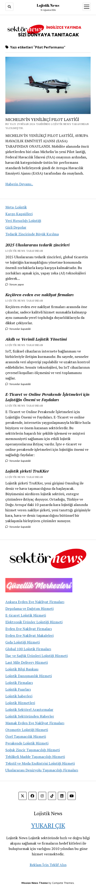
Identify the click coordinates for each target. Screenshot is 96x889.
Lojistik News (48, 5)
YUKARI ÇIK (48, 825)
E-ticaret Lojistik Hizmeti (25, 615)
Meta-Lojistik (16, 207)
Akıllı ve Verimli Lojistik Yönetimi (36, 339)
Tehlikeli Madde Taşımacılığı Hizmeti (35, 756)
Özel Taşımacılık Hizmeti (25, 736)
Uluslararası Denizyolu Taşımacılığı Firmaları (41, 770)
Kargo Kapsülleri (19, 213)
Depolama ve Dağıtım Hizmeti (29, 608)
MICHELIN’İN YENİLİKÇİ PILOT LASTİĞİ (42, 119)
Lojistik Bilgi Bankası (21, 669)
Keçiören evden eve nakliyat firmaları (39, 294)
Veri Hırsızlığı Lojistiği (23, 220)
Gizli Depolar (15, 227)
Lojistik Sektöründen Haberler (29, 716)
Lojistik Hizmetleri (20, 702)
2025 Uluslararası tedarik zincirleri (37, 244)
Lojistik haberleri (18, 696)
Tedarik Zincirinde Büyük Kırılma (32, 234)
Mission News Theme (34, 883)
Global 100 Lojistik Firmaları (28, 648)
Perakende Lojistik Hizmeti (26, 743)
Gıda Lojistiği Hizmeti (22, 642)
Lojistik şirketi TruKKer (27, 471)
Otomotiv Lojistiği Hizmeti (26, 729)
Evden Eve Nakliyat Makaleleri (29, 635)
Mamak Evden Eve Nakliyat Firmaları (34, 722)
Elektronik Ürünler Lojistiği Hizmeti (34, 622)
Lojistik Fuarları (18, 689)
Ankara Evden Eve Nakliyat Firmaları (34, 601)
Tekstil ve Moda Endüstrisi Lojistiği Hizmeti (40, 763)
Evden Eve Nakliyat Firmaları (28, 628)
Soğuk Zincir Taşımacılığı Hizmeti (32, 749)
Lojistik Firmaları (19, 682)
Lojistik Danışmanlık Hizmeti (28, 675)
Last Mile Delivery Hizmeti (26, 662)
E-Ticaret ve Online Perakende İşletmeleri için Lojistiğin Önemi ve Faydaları (47, 397)
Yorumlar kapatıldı (19, 329)
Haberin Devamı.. (19, 184)
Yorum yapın (16, 284)
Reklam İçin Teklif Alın (48, 864)
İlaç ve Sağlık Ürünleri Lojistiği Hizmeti (36, 655)
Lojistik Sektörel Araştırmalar (29, 709)
